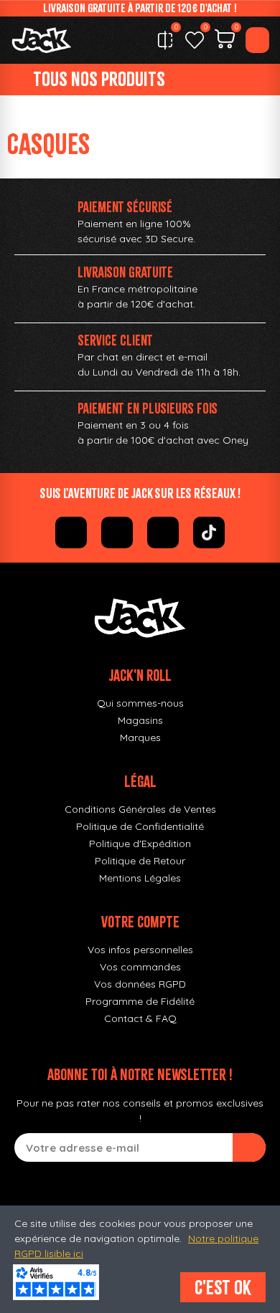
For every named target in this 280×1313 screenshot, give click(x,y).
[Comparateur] (165, 40)
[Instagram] (117, 532)
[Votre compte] (257, 40)
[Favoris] (194, 40)
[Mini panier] (225, 41)
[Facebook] (71, 532)
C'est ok (223, 1287)
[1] (249, 1147)
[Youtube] (163, 532)
